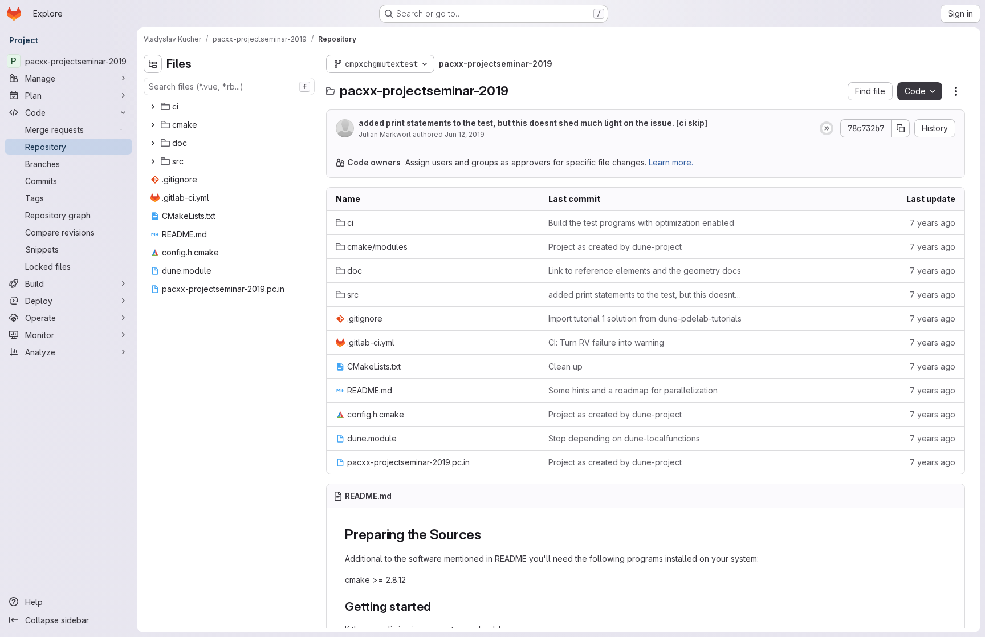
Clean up (565, 366)
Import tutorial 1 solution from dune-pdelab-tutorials (645, 318)
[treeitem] (230, 107)
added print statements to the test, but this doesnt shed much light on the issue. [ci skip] (533, 123)
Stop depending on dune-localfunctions (624, 438)
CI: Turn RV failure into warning (606, 342)
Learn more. (671, 162)
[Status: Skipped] (826, 128)
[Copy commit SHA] (901, 128)
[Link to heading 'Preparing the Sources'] (488, 534)
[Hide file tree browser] (153, 64)
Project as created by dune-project (615, 246)
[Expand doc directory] (153, 143)
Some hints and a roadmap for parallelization (633, 390)
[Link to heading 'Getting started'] (437, 606)
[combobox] (229, 86)
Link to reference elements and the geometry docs (644, 270)
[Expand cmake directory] (153, 125)
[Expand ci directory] (153, 106)
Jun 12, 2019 (465, 134)
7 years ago (932, 223)
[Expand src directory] (153, 161)
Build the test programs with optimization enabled (641, 223)
